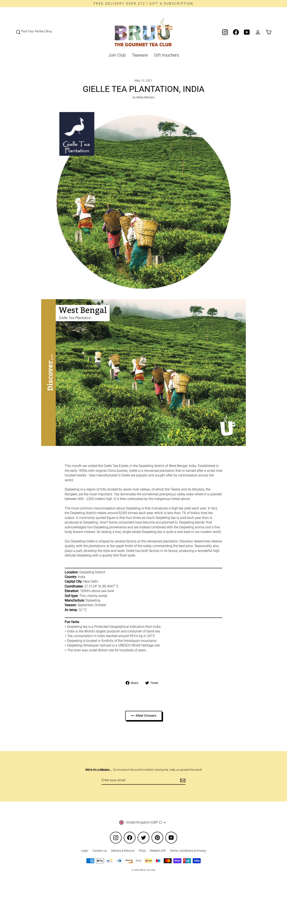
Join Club (117, 55)
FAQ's (142, 850)
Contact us (99, 850)
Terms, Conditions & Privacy (188, 850)
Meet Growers (145, 716)
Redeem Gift (158, 850)
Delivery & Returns (122, 850)
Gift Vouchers (166, 55)
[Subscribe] (182, 780)
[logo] (143, 32)
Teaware (140, 55)
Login (84, 850)
